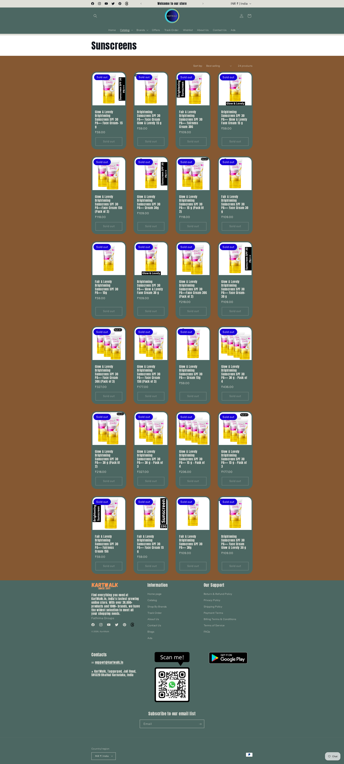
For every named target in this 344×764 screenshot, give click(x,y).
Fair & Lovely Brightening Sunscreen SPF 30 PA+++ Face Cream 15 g (150, 544)
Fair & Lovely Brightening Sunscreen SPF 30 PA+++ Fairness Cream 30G (190, 119)
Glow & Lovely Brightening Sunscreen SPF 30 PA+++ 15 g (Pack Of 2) (191, 204)
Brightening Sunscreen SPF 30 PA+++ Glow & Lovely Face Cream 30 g (150, 287)
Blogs (150, 631)
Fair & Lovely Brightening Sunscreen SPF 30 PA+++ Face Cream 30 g (234, 204)
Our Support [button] (214, 585)
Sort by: (198, 65)
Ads (149, 638)
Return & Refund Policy (218, 594)
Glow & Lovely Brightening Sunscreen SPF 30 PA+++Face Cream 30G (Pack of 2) (193, 289)
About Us (153, 619)
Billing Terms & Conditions (220, 619)
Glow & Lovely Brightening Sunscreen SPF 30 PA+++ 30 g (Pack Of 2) (107, 459)
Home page (154, 594)
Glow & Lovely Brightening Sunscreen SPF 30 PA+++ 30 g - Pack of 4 (234, 374)
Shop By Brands (157, 606)
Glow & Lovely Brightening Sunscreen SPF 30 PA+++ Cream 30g (148, 202)
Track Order (154, 612)
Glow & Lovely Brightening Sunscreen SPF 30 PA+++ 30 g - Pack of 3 (150, 459)
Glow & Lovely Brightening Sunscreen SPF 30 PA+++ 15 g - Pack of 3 (234, 459)
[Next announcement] (203, 3)
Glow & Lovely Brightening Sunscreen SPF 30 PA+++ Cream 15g (190, 372)
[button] (95, 16)
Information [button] (157, 585)
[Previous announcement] (141, 3)
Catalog (152, 600)
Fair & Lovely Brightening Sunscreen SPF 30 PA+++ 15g (106, 287)
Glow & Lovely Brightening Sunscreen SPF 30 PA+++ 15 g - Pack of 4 (192, 459)
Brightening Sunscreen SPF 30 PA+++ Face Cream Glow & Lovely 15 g (149, 117)
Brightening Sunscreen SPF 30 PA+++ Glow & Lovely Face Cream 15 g (234, 117)
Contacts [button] (99, 654)
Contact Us (154, 625)
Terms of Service (214, 625)
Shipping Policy (213, 606)
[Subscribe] (200, 724)
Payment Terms (213, 612)
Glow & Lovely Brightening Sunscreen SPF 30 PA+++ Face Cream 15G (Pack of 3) (148, 374)
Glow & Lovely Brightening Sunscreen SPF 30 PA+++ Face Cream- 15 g (109, 119)
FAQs (207, 631)
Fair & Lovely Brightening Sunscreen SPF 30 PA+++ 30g (190, 542)
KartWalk (104, 631)
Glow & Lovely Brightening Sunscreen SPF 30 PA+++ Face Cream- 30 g (233, 289)
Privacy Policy (212, 600)
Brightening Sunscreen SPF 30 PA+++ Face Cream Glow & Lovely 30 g (233, 542)
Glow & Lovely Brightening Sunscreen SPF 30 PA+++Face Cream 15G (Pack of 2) (108, 204)
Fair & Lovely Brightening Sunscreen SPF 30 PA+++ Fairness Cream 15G (106, 544)
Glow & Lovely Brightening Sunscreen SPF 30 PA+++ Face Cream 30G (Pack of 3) (106, 374)
